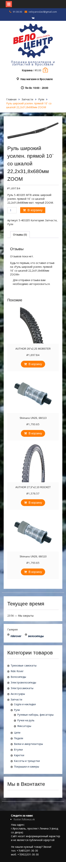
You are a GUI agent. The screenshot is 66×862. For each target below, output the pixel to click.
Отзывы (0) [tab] (20, 234)
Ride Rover (17, 671)
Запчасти (27, 99)
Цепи (17, 732)
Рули (41, 99)
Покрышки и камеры (26, 766)
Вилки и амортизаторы (28, 744)
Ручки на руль (25, 720)
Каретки (19, 755)
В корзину (35, 210)
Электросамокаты (22, 688)
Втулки (18, 749)
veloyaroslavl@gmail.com (43, 11)
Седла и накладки (25, 704)
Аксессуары (18, 694)
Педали (18, 738)
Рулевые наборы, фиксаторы (35, 714)
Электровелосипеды (23, 682)
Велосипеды (18, 677)
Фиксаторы (24, 726)
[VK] (33, 18)
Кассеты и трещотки (27, 761)
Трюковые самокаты (23, 665)
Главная (11, 99)
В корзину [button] (35, 364)
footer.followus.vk (24, 819)
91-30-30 (17, 11)
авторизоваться (39, 284)
